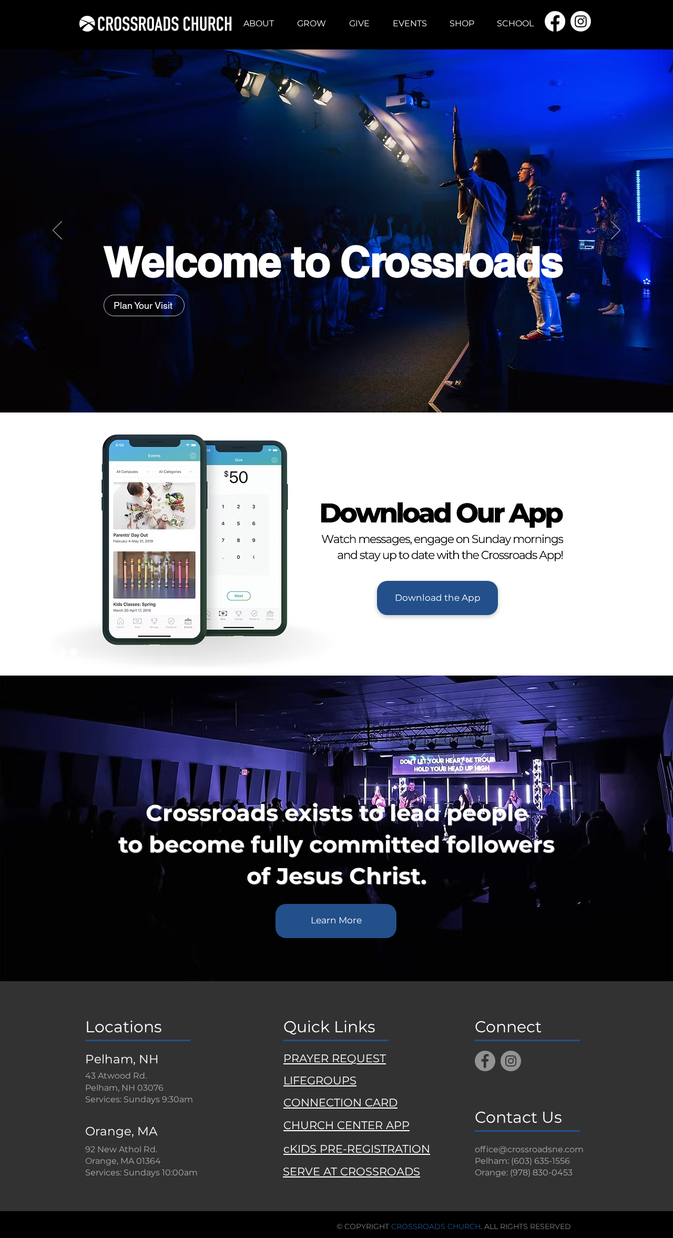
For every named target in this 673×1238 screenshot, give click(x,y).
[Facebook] (485, 1061)
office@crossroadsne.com (529, 1149)
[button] (258, 23)
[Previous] (57, 231)
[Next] (615, 231)
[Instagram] (511, 1061)
